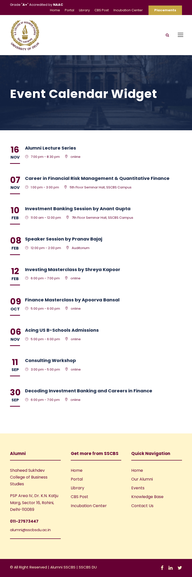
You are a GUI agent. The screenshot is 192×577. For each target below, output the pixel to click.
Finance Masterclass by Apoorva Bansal (72, 300)
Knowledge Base (147, 497)
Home (55, 10)
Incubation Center (128, 10)
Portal (69, 10)
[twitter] (180, 567)
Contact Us (142, 506)
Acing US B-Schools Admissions (62, 330)
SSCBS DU (88, 567)
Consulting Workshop (50, 360)
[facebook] (162, 567)
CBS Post (101, 10)
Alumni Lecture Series (50, 148)
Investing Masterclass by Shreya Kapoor (72, 269)
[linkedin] (170, 567)
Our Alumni (142, 479)
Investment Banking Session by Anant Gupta (77, 208)
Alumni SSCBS (63, 567)
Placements (165, 10)
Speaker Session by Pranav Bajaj (63, 239)
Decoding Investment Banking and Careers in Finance (88, 391)
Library (84, 10)
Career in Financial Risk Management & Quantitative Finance (97, 178)
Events (137, 488)
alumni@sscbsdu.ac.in (30, 529)
